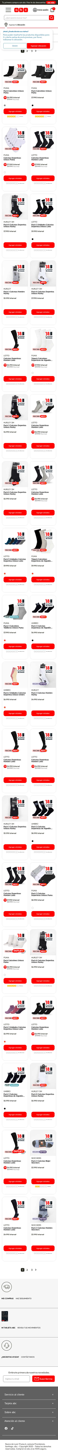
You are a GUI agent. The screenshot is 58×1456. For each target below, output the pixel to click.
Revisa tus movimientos (20, 1328)
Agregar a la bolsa (15, 111)
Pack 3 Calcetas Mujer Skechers (40, 1162)
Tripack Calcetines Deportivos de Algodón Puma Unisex (41, 359)
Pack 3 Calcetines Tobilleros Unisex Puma (13, 627)
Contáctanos (18, 1357)
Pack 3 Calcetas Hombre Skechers (41, 1229)
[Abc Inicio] (20, 10)
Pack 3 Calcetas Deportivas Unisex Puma (41, 894)
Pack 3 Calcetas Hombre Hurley (14, 292)
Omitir (15, 46)
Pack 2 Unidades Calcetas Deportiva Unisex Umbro (15, 694)
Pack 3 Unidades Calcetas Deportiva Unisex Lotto (42, 225)
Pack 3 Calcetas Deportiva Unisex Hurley (15, 426)
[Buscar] (51, 17)
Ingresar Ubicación (38, 46)
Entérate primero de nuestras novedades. (29, 1372)
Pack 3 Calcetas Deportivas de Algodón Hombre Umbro (41, 627)
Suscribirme (46, 1378)
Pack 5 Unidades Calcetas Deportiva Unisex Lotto (15, 560)
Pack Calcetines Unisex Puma (14, 92)
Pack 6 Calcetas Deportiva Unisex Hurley (15, 225)
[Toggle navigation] (8, 10)
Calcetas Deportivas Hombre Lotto (40, 159)
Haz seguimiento (16, 1298)
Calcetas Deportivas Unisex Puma (12, 159)
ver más (50, 2)
